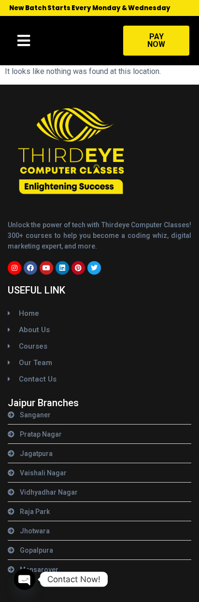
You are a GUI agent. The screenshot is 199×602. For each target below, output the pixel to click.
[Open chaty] (24, 579)
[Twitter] (94, 268)
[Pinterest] (78, 268)
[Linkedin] (62, 268)
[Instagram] (14, 268)
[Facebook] (30, 268)
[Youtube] (46, 268)
